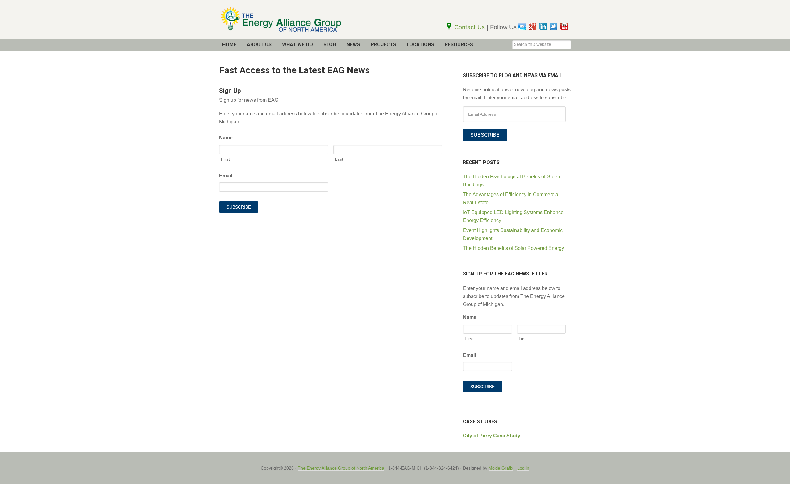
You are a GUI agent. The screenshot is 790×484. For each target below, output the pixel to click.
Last (339, 159)
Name (226, 137)
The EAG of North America (293, 19)
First (225, 159)
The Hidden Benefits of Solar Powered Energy (513, 248)
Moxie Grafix (501, 467)
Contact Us (470, 27)
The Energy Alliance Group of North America (341, 467)
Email (225, 175)
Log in (523, 467)
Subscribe (485, 135)
